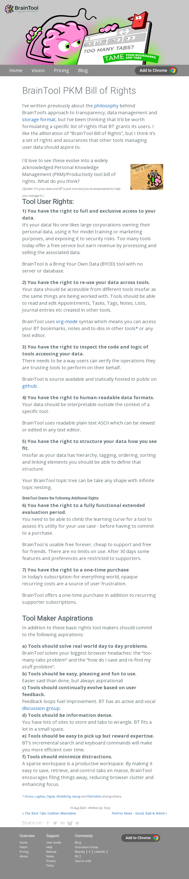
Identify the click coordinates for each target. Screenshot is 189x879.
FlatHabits (94, 796)
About (24, 856)
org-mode (67, 321)
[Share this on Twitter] (55, 823)
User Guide (53, 842)
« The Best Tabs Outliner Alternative (49, 813)
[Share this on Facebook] (47, 823)
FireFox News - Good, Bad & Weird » (139, 813)
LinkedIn (99, 852)
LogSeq (40, 796)
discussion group (41, 708)
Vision (38, 70)
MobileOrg (63, 796)
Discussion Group (86, 847)
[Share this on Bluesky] (70, 823)
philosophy (106, 106)
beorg (76, 796)
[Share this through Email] (77, 823)
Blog (83, 70)
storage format (39, 119)
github (29, 386)
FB (76, 856)
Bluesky (80, 852)
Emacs (28, 796)
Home (15, 70)
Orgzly (50, 796)
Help (49, 847)
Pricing (61, 70)
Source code (83, 861)
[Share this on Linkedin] (62, 823)
